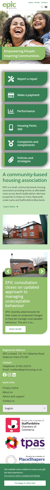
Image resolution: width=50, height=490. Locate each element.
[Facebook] (5, 375)
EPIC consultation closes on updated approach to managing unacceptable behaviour (22, 294)
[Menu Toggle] (46, 6)
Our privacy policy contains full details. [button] (22, 476)
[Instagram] (9, 375)
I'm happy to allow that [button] (25, 483)
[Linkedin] (14, 375)
